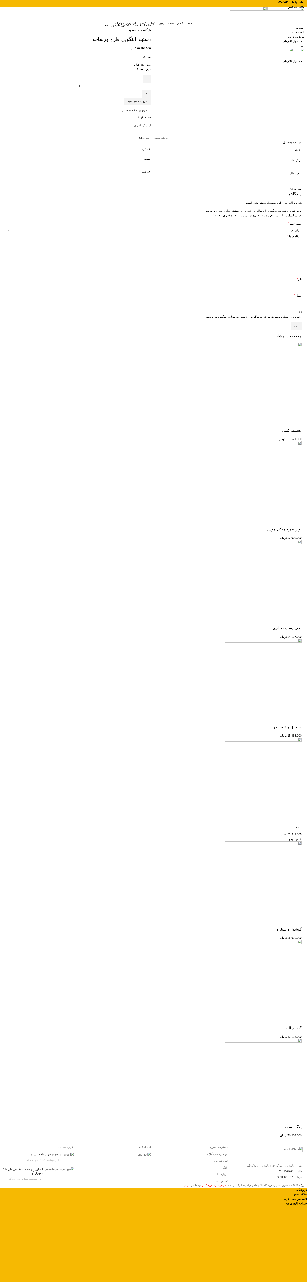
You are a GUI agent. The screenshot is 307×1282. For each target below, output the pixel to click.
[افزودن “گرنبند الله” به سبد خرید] (297, 1021)
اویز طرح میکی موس (284, 529)
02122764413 (286, 1171)
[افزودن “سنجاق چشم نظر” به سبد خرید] (297, 719)
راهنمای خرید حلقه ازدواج (46, 1154)
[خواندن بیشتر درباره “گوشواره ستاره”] (297, 922)
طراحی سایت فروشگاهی (214, 1185)
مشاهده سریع (287, 423)
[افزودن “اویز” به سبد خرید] (297, 818)
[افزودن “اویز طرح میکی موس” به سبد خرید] (297, 522)
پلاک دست (293, 1127)
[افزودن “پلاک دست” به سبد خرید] (297, 1119)
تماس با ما (221, 1181)
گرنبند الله (293, 1028)
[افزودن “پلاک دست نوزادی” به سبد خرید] (297, 621)
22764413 (284, 2)
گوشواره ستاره (289, 929)
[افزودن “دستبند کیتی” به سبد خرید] (297, 423)
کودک (141, 25)
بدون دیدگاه (32, 1160)
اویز (298, 826)
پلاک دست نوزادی (287, 628)
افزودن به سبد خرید (137, 101)
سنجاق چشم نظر (287, 727)
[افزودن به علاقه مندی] (278, 423)
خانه (148, 25)
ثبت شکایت (221, 1161)
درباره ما (222, 1174)
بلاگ (225, 1167)
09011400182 (284, 1176)
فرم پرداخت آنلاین (217, 1154)
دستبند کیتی (292, 430)
